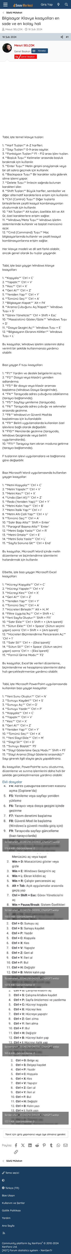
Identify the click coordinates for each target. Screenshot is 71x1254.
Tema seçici (12, 1172)
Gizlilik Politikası (11, 1210)
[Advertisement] (35, 99)
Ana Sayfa (8, 1225)
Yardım (6, 1217)
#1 (67, 36)
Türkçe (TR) (12, 1187)
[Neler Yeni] (58, 4)
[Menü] (5, 4)
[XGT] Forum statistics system (27, 1250)
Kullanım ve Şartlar (13, 1202)
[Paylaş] (61, 37)
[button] (35, 1180)
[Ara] (66, 4)
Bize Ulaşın (8, 1195)
